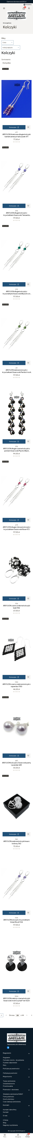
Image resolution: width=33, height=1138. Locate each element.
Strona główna (7, 23)
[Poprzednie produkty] (6, 1015)
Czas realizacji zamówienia (12, 1102)
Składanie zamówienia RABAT (13, 1094)
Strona (11, 1015)
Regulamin (6, 1057)
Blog (4, 1123)
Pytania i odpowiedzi (10, 1063)
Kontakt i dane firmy (9, 1110)
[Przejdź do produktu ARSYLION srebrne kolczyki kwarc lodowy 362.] (16, 805)
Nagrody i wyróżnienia (10, 1125)
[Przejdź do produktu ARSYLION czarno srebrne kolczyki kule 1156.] (16, 570)
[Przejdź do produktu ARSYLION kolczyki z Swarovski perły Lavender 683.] (16, 727)
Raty (4, 1065)
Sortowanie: (6, 59)
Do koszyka (12, 127)
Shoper (21, 1131)
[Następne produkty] (27, 1015)
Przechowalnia (8, 1086)
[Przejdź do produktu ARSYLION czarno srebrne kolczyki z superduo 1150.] (16, 648)
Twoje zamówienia (9, 1081)
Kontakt (6, 1112)
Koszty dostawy (8, 1099)
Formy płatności (8, 1097)
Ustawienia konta (9, 1083)
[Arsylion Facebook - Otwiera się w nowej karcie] (8, 1048)
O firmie (5, 1120)
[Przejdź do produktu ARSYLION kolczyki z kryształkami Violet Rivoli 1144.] (16, 884)
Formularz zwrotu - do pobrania (13, 1060)
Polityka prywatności (10, 1073)
